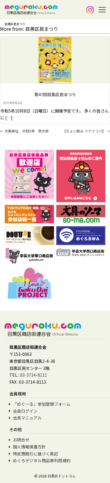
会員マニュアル (27, 418)
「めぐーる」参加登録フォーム (41, 404)
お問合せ (21, 440)
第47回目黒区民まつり (55, 94)
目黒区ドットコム (62, 475)
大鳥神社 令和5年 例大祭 (24, 130)
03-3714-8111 (33, 375)
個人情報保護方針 (29, 447)
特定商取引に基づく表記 (35, 454)
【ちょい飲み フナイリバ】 (86, 130)
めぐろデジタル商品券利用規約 (41, 460)
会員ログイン (25, 411)
